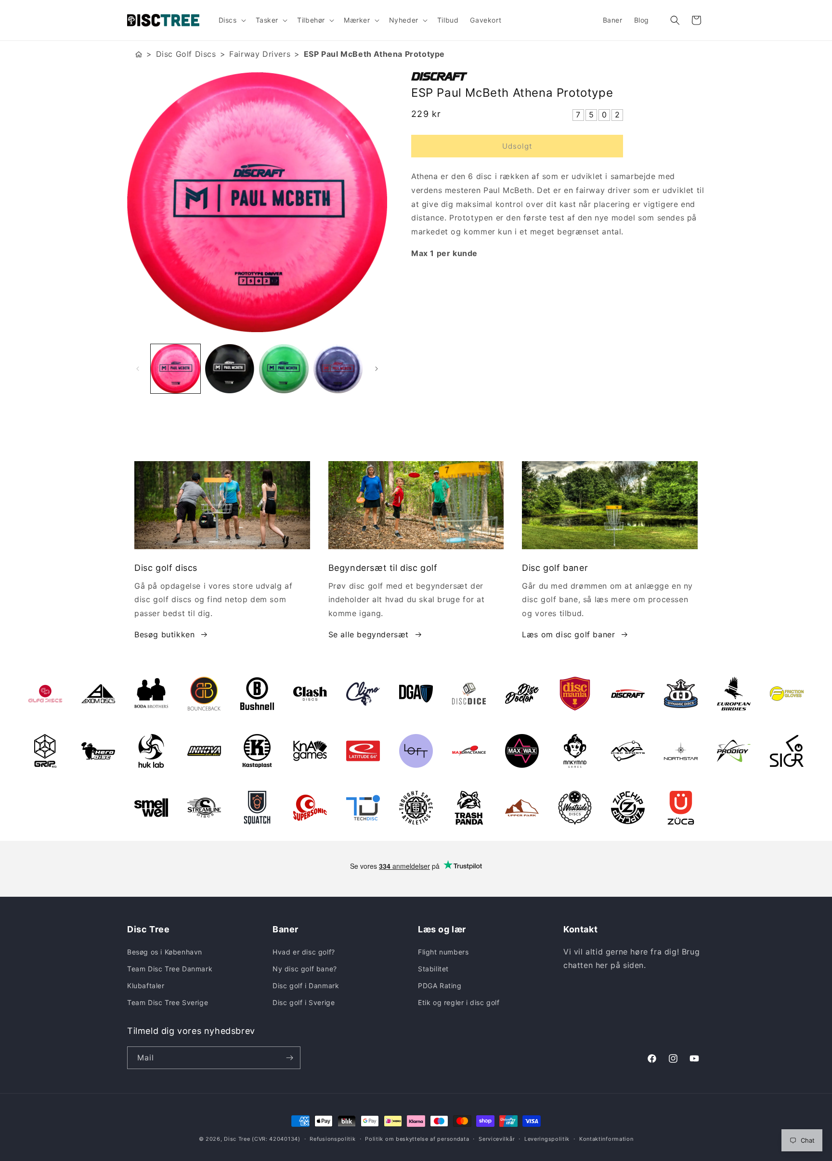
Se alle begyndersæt (368, 634)
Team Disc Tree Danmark (169, 969)
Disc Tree (237, 1138)
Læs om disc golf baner (568, 634)
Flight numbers (443, 952)
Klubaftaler (146, 985)
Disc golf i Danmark (306, 985)
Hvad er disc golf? (304, 952)
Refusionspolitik (332, 1138)
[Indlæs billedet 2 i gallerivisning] (230, 369)
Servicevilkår (497, 1138)
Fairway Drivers (259, 54)
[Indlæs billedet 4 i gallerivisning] (338, 369)
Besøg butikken (164, 634)
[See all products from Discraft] (558, 76)
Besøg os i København (164, 952)
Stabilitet (433, 969)
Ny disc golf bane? (305, 969)
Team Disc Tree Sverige (167, 1002)
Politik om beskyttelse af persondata (417, 1138)
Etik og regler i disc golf (459, 1002)
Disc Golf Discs (186, 54)
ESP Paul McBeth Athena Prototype (374, 54)
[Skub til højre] (376, 368)
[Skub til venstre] (137, 368)
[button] (231, 20)
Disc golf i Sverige (304, 1002)
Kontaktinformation (606, 1138)
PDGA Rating (440, 985)
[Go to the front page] (139, 54)
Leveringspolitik (547, 1138)
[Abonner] (289, 1057)
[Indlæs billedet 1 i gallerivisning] (175, 369)
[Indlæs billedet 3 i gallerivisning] (284, 369)
